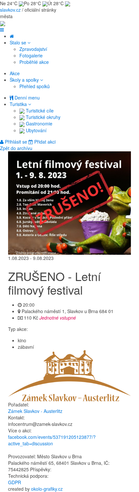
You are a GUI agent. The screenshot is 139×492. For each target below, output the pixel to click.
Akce (15, 73)
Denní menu (26, 97)
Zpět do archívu (16, 148)
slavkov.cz (10, 9)
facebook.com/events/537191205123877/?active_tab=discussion (52, 440)
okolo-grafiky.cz (47, 489)
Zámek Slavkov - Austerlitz (35, 411)
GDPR (14, 482)
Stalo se (18, 42)
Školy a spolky (25, 79)
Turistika (19, 104)
